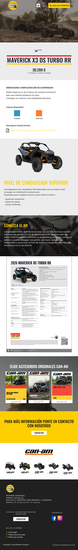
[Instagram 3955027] (60, 518)
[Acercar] (27, 350)
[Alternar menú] (38, 5)
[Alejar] (23, 350)
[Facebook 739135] (54, 518)
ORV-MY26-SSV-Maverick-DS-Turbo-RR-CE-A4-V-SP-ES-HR (33, 131)
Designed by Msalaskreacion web (64, 545)
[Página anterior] (8, 350)
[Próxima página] (11, 350)
